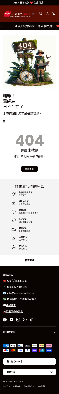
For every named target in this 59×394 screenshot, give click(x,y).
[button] (34, 14)
